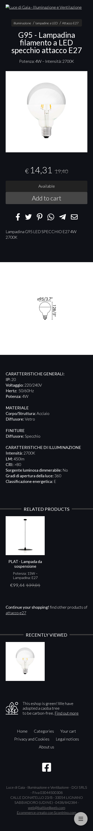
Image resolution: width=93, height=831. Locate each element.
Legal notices (67, 738)
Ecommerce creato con (46, 812)
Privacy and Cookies (31, 738)
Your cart (68, 731)
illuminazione (22, 23)
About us (46, 746)
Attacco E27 (70, 23)
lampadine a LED (46, 23)
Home (22, 731)
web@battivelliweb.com (46, 807)
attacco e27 (16, 612)
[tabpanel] (46, 112)
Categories (44, 731)
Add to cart (46, 198)
